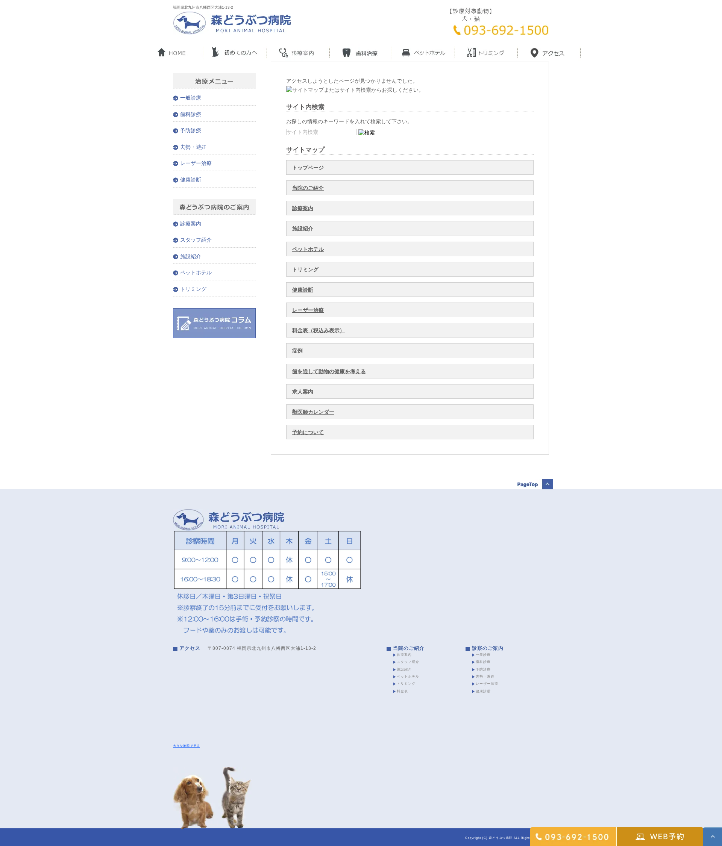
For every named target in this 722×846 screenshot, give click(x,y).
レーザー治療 (308, 310)
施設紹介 (302, 228)
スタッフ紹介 (196, 240)
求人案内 (302, 392)
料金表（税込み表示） (318, 330)
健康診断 (302, 290)
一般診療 (190, 98)
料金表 (402, 691)
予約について (308, 432)
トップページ (308, 168)
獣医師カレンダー (313, 412)
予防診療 (190, 130)
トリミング (305, 269)
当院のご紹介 (308, 188)
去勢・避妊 (193, 147)
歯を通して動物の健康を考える (329, 371)
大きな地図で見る (186, 746)
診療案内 (302, 208)
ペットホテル (308, 249)
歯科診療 (190, 114)
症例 (297, 351)
